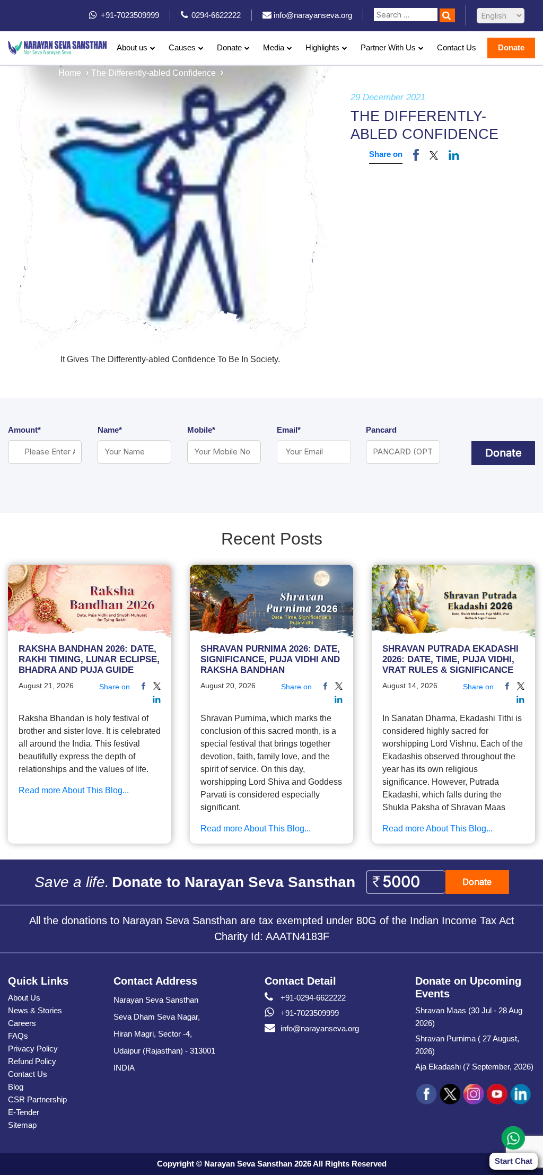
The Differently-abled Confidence (153, 72)
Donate (229, 47)
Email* (289, 429)
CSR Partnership (37, 1099)
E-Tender (23, 1112)
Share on (385, 154)
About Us (24, 997)
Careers (22, 1023)
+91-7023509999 (310, 1013)
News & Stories (35, 1010)
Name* (110, 429)
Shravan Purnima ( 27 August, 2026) (467, 1045)
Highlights (322, 47)
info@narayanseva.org (320, 1028)
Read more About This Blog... (74, 790)
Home (69, 72)
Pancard (381, 429)
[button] (434, 154)
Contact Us (456, 47)
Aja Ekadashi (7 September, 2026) (474, 1066)
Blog (15, 1086)
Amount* (24, 429)
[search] (447, 15)
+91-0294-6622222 (313, 997)
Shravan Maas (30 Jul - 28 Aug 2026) (468, 1017)
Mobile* (201, 429)
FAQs (18, 1035)
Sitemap (22, 1124)
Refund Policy (32, 1061)
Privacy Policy (33, 1048)
